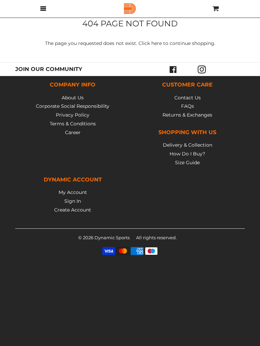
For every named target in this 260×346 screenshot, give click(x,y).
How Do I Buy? (187, 154)
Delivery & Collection (187, 145)
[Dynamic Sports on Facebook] (173, 69)
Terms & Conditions (73, 124)
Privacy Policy (72, 115)
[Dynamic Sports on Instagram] (201, 69)
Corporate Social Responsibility (72, 106)
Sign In (72, 201)
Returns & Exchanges (187, 115)
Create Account (72, 210)
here (156, 43)
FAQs (187, 106)
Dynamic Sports (112, 237)
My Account (73, 192)
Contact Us (187, 98)
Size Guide (187, 162)
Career (73, 132)
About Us (73, 98)
